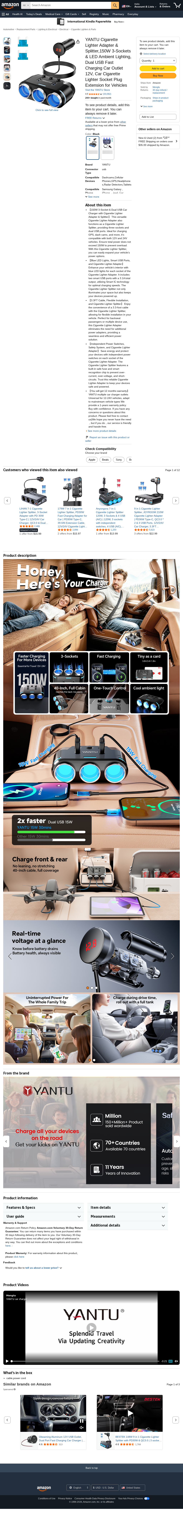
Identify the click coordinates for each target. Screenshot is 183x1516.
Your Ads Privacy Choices (130, 1498)
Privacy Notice (65, 1498)
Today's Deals (34, 14)
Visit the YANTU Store (97, 89)
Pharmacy (118, 14)
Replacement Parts (26, 29)
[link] (34, 516)
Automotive (8, 29)
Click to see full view (47, 110)
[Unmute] (176, 1361)
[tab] (87, 988)
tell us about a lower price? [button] (42, 1267)
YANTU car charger (16, 1298)
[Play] (6, 1361)
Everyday (133, 14)
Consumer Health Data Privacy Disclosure (95, 1498)
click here (19, 1256)
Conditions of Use (46, 1498)
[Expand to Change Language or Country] (130, 6)
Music (105, 14)
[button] (5, 14)
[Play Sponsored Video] (129, 1413)
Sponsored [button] (8, 1389)
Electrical (64, 29)
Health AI (17, 14)
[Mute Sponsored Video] (82, 1428)
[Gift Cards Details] (78, 14)
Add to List (148, 116)
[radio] (7, 41)
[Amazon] (10, 5)
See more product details (102, 430)
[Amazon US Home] (44, 1489)
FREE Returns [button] (93, 117)
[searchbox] (70, 5)
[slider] (85, 1361)
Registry (94, 14)
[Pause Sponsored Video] (82, 1421)
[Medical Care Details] (62, 14)
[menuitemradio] (170, 1361)
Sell (84, 14)
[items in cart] (177, 5)
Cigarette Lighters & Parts (83, 29)
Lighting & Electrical (47, 29)
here (8, 1245)
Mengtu (156, 87)
